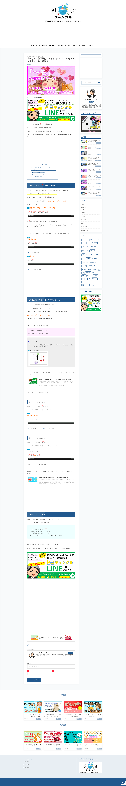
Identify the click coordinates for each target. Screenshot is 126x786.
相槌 (83, 278)
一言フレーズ (92, 247)
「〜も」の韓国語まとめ (36, 176)
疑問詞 (83, 275)
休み (29, 252)
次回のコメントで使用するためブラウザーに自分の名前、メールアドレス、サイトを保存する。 (47, 676)
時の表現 (84, 216)
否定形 (83, 258)
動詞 (92, 255)
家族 (95, 266)
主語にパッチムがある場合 (38, 174)
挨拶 (89, 269)
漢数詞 (97, 272)
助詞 (28, 644)
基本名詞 (85, 262)
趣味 (87, 281)
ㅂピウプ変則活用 (92, 243)
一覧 (83, 247)
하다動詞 (92, 285)
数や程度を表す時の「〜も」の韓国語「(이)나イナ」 (43, 170)
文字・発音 (60, 45)
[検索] (99, 82)
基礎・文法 (67, 45)
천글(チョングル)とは (41, 45)
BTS (83, 239)
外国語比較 (84, 219)
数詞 (99, 269)
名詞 (97, 254)
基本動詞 (95, 259)
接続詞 (94, 269)
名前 (30, 670)
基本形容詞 (94, 262)
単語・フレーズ (76, 45)
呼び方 (88, 258)
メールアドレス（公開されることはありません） (63, 670)
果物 (83, 272)
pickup (87, 239)
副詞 (98, 250)
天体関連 (84, 265)
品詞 (84, 209)
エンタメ (92, 239)
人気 (87, 250)
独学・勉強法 (52, 45)
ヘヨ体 (98, 239)
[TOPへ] (123, 782)
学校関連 (90, 266)
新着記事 (84, 45)
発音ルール (89, 275)
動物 (87, 254)
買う (44, 428)
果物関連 (88, 272)
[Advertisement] (63, 35)
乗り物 (83, 250)
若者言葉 (94, 278)
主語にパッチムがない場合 (38, 172)
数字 (84, 212)
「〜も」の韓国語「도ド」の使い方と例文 (41, 167)
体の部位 (92, 250)
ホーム (32, 45)
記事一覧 (70, 652)
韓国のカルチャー (85, 230)
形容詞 (84, 269)
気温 (93, 272)
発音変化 (95, 275)
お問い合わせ (92, 45)
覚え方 (83, 281)
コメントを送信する (34, 679)
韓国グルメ (85, 285)
